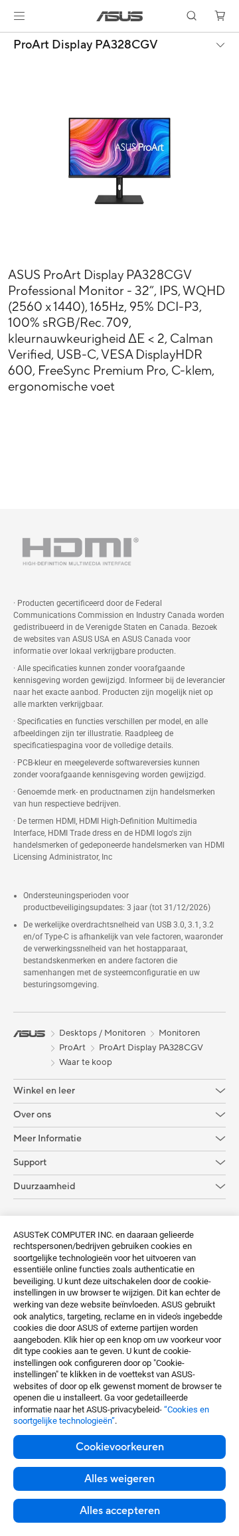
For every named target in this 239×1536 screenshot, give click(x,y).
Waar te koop (85, 1062)
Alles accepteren (120, 1510)
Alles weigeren (119, 1479)
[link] (119, 16)
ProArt (72, 1047)
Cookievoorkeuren (120, 1447)
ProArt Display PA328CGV (85, 45)
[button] (19, 16)
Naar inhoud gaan (8, 41)
